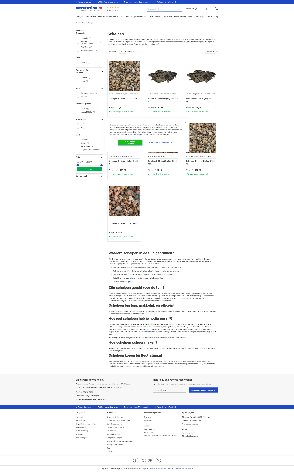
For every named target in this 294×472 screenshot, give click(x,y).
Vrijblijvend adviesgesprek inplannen (120, 441)
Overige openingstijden (190, 424)
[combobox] (164, 9)
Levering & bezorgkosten (116, 427)
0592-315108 (190, 433)
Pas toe (89, 169)
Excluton (84, 140)
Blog (108, 448)
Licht (82, 96)
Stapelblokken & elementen (86, 424)
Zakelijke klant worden (115, 445)
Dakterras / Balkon (87, 50)
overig (83, 81)
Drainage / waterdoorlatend (87, 42)
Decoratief (84, 38)
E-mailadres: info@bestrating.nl (87, 396)
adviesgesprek (99, 399)
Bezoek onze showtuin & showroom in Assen (160, 435)
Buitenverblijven (81, 438)
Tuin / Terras (85, 47)
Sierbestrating (81, 420)
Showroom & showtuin (115, 417)
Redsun (83, 143)
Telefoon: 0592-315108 (84, 392)
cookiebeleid (132, 134)
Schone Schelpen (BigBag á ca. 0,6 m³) (163, 100)
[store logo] (89, 9)
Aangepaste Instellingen (159, 143)
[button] (192, 8)
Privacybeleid (163, 468)
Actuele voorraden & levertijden (118, 420)
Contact (110, 451)
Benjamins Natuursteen (89, 150)
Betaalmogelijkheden (114, 424)
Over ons (147, 417)
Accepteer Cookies (130, 142)
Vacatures (148, 420)
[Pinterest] (150, 460)
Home (78, 23)
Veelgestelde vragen (114, 438)
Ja (81, 124)
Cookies (171, 468)
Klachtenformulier (113, 434)
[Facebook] (135, 460)
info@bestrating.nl (192, 436)
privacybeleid (144, 134)
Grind (84, 23)
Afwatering (80, 434)
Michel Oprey (85, 146)
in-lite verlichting (82, 431)
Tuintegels (79, 417)
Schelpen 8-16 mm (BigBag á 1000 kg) (200, 162)
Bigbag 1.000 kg (86, 112)
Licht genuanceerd (87, 93)
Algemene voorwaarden (150, 468)
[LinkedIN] (158, 460)
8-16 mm (84, 78)
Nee (82, 127)
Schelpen (84, 63)
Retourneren (111, 431)
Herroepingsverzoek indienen (184, 468)
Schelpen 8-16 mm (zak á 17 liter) (123, 99)
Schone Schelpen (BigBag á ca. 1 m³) (200, 100)
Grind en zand (81, 427)
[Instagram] (143, 460)
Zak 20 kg (84, 109)
